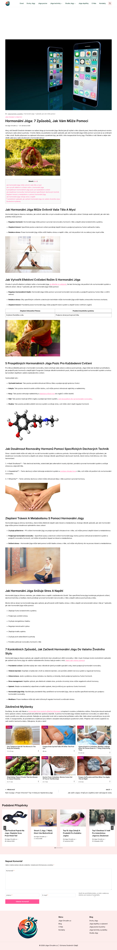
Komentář (10, 871)
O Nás (94, 3)
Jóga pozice (42, 3)
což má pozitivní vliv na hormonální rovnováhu (75, 399)
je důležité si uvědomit (58, 284)
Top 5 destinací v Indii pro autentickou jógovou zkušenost (101, 833)
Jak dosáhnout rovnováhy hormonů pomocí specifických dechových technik (32, 192)
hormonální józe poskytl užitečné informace (44, 711)
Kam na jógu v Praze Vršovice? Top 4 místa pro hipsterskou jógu (29, 791)
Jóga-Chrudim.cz (12, 125)
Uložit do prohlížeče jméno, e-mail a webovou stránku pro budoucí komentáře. (94, 894)
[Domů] (6, 114)
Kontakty (102, 3)
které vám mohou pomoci (75, 660)
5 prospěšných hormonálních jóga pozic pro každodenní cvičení (28, 190)
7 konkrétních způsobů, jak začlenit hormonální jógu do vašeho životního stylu (33, 199)
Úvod (22, 3)
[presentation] (15, 818)
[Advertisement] (58, 20)
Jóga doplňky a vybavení (98, 924)
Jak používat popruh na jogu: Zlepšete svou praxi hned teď (14, 833)
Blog (60, 924)
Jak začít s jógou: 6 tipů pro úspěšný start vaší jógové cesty (90, 791)
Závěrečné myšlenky (13, 201)
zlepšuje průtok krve (47, 394)
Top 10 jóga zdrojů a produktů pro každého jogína (72, 833)
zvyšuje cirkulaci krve (68, 471)
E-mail (45, 895)
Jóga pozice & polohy (97, 927)
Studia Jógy (93, 933)
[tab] (55, 847)
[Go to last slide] (4, 828)
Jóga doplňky (84, 3)
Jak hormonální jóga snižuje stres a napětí (20, 197)
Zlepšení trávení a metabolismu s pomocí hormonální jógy (26, 194)
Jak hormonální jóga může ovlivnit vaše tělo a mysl (23, 185)
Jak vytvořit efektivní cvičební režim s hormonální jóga (25, 187)
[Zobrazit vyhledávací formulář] (110, 3)
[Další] (112, 828)
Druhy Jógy (31, 3)
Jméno (9, 895)
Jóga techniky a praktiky (13, 117)
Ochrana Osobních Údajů (69, 945)
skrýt (35, 181)
